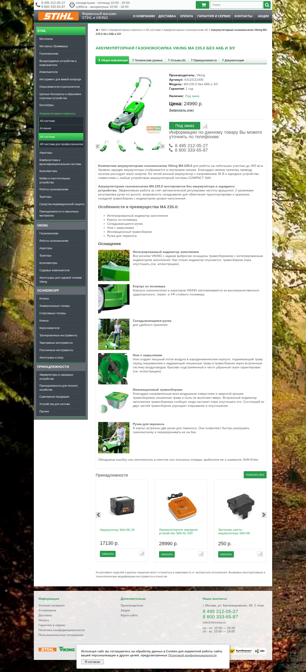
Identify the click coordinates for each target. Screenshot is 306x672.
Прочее (44, 411)
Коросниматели (49, 328)
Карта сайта (129, 615)
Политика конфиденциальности (62, 630)
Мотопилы (46, 38)
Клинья (44, 320)
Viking (42, 225)
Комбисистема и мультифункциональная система (60, 162)
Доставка (167, 16)
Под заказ (184, 125)
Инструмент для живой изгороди (60, 79)
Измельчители (48, 72)
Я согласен (92, 662)
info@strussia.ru (214, 622)
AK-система (47, 136)
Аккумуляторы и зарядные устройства (56, 376)
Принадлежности (53, 367)
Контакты (243, 16)
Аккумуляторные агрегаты (57, 113)
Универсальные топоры (54, 305)
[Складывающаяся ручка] (113, 349)
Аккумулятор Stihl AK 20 (117, 530)
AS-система (47, 121)
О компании (144, 16)
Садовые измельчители (54, 270)
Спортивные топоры (52, 313)
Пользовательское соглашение (61, 635)
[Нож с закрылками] (113, 383)
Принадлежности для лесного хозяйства (58, 387)
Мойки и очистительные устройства (54, 180)
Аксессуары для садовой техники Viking (60, 279)
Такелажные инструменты (56, 342)
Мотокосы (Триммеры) (53, 46)
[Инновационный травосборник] (113, 418)
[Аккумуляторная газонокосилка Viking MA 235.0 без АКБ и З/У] (104, 146)
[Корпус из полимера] (113, 314)
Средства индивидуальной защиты (61, 204)
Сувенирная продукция (54, 396)
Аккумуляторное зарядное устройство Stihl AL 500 (178, 531)
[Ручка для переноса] (113, 452)
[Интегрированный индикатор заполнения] (113, 280)
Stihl (41, 31)
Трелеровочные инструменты (58, 335)
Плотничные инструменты (56, 350)
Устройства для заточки (54, 404)
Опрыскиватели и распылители (59, 86)
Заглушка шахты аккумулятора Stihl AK (234, 531)
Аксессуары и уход (51, 357)
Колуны (44, 298)
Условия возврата (52, 605)
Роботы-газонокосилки (53, 189)
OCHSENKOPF (48, 290)
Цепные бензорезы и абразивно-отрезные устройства (60, 96)
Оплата (186, 16)
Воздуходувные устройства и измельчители (58, 63)
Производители (132, 605)
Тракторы (45, 196)
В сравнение (205, 126)
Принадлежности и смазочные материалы (59, 213)
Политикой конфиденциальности (192, 655)
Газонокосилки (48, 53)
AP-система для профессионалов (61, 144)
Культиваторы (48, 171)
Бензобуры (46, 105)
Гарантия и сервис (214, 16)
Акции (263, 16)
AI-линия (45, 128)
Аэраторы (45, 152)
